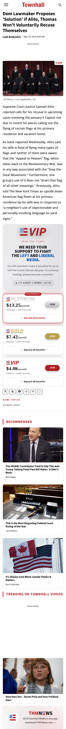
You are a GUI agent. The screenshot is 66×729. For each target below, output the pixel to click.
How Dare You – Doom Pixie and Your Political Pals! (32, 698)
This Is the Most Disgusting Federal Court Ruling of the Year (29, 524)
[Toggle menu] (6, 4)
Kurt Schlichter (12, 584)
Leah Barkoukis (12, 37)
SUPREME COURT (11, 405)
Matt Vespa (11, 477)
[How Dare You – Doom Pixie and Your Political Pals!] (33, 676)
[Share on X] (5, 391)
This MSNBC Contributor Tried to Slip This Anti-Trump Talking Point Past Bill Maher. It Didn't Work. (33, 469)
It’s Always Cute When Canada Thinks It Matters (28, 578)
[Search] (60, 4)
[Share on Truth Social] (12, 391)
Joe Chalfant (11, 530)
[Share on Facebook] (19, 391)
